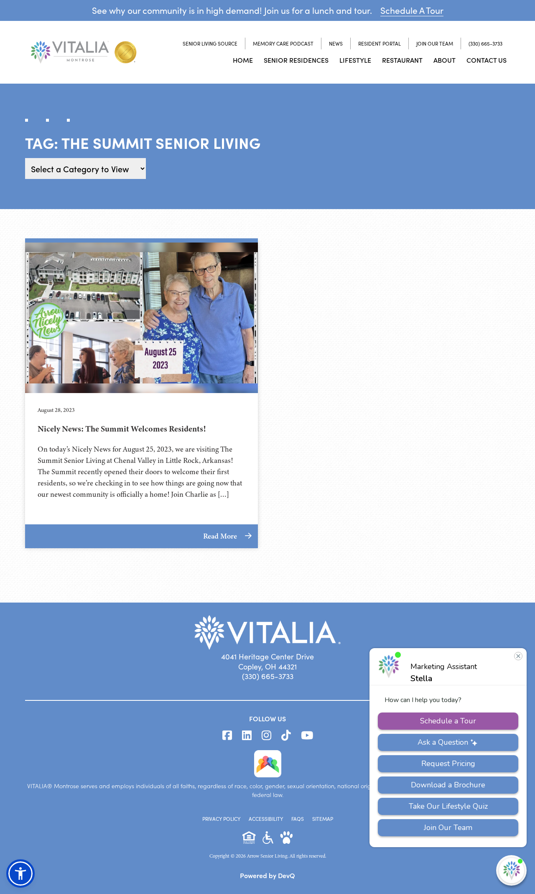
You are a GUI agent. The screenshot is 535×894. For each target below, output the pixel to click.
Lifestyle (355, 59)
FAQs (297, 818)
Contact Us (486, 59)
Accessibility (266, 818)
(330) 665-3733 (485, 43)
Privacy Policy (221, 818)
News (336, 43)
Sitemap (322, 818)
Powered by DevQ (267, 875)
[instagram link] (266, 735)
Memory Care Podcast (283, 43)
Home (243, 59)
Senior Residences (296, 59)
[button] (20, 873)
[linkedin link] (247, 735)
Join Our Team (434, 43)
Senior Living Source (210, 43)
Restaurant (402, 59)
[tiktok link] (286, 735)
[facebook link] (227, 735)
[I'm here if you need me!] (511, 870)
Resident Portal (379, 43)
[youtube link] (307, 735)
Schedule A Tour (411, 10)
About (444, 59)
